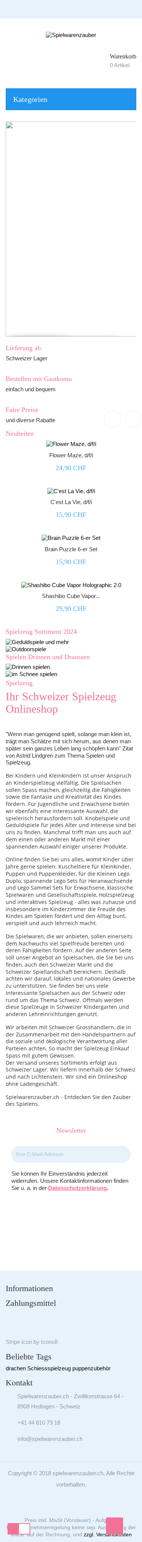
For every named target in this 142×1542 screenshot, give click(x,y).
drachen (16, 1368)
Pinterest (81, 1216)
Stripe (13, 1342)
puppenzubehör (91, 1368)
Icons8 (49, 1342)
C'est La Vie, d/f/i (71, 502)
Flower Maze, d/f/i (71, 455)
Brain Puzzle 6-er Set (71, 549)
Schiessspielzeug (49, 1368)
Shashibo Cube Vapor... (71, 596)
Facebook (60, 1216)
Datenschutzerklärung (77, 1188)
